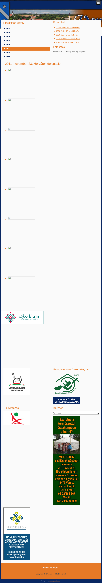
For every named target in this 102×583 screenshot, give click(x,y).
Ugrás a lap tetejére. (51, 568)
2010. (8, 52)
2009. (8, 56)
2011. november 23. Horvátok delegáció (33, 63)
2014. (8, 37)
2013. (8, 41)
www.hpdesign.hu (55, 581)
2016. (8, 29)
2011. (8, 48)
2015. (8, 33)
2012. (8, 45)
